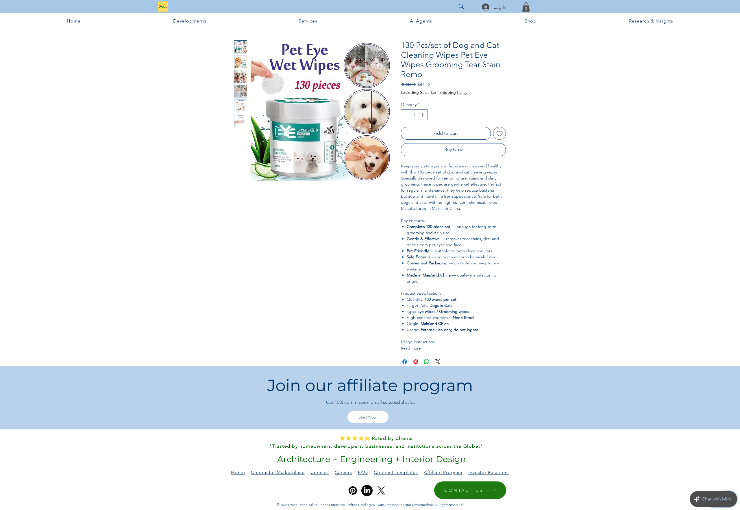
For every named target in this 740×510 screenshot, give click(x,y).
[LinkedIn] (367, 490)
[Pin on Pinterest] (415, 361)
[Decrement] (405, 115)
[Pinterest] (352, 490)
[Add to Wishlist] (499, 133)
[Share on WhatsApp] (426, 361)
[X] (381, 490)
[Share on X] (437, 361)
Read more (411, 348)
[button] (526, 7)
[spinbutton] (414, 115)
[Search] (461, 6)
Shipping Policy (453, 92)
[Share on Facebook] (404, 361)
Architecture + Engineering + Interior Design (370, 459)
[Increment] (423, 115)
